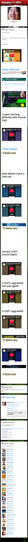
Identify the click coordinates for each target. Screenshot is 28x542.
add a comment (11, 408)
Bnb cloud (4, 433)
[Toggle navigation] (25, 2)
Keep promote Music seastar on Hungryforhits (12, 428)
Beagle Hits (21, 389)
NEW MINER (5, 431)
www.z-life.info (10, 69)
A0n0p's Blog (10, 397)
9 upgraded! (4, 436)
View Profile (10, 451)
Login (15, 413)
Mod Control (11, 402)
